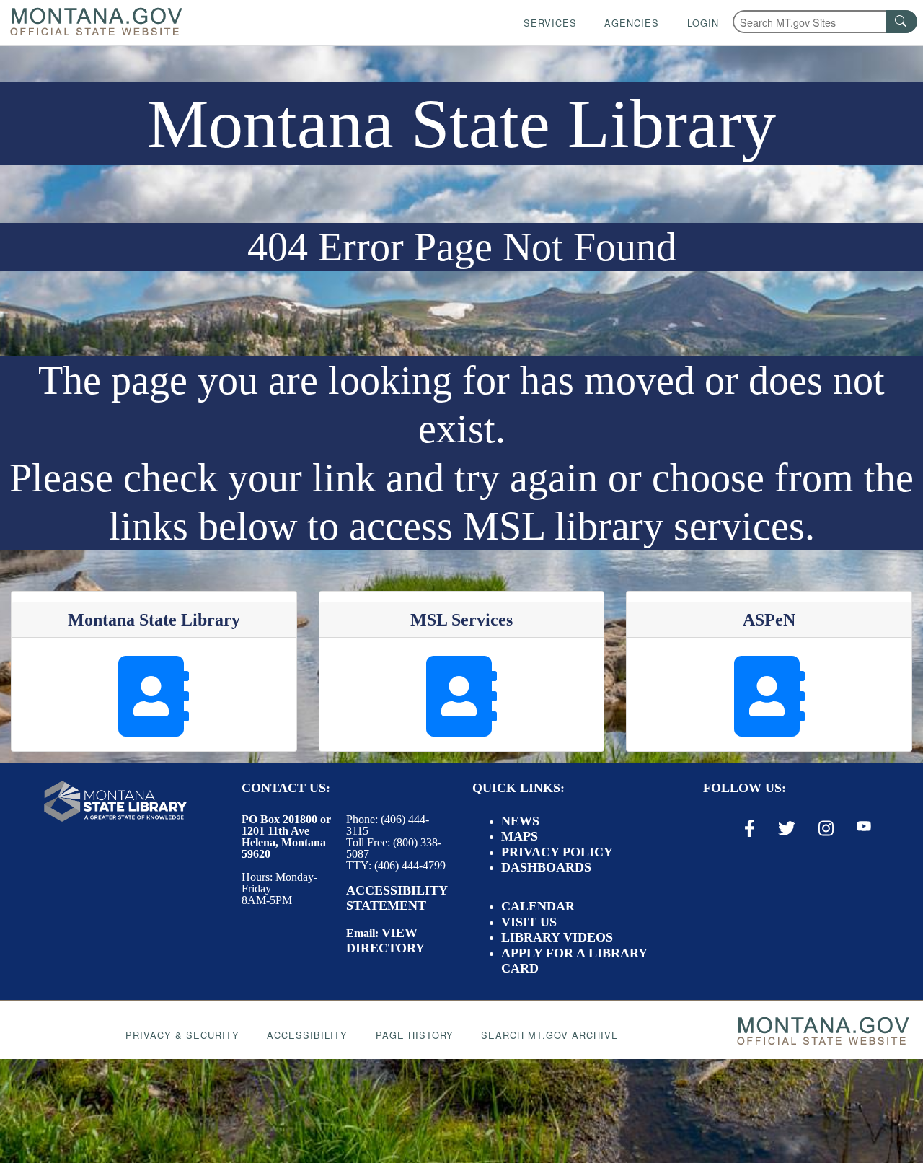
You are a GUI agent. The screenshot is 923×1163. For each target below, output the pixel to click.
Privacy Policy (557, 852)
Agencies (631, 23)
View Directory (385, 941)
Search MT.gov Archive (550, 1035)
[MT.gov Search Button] (901, 21)
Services (550, 23)
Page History (415, 1035)
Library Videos (557, 937)
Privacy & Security (182, 1035)
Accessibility (307, 1035)
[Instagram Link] (826, 828)
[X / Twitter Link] (787, 828)
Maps (519, 836)
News (520, 821)
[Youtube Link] (864, 827)
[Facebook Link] (750, 828)
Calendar (538, 906)
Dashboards (546, 867)
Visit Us (529, 922)
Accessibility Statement (396, 898)
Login (703, 23)
